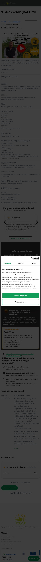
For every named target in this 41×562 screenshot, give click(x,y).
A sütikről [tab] (33, 263)
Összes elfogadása (20, 295)
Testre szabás (19, 302)
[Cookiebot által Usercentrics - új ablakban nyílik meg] (30, 258)
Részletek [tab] (20, 263)
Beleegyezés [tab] (7, 263)
